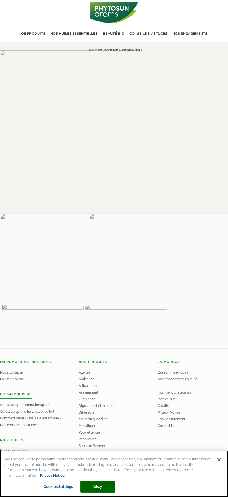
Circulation (87, 399)
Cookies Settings (58, 486)
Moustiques (87, 426)
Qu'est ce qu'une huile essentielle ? (27, 412)
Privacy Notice (169, 412)
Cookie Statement (171, 419)
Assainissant (88, 392)
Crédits (163, 406)
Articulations (88, 386)
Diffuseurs (86, 412)
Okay (97, 486)
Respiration (87, 439)
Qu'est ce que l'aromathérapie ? (24, 405)
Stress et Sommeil (92, 446)
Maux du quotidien (93, 419)
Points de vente (12, 379)
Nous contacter (12, 372)
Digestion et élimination (97, 406)
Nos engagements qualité (177, 379)
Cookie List (166, 426)
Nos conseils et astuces (18, 425)
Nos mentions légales (174, 392)
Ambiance (87, 379)
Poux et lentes (89, 432)
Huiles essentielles (14, 451)
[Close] (219, 460)
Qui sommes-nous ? (173, 372)
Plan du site (167, 399)
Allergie (84, 372)
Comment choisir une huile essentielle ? (30, 418)
